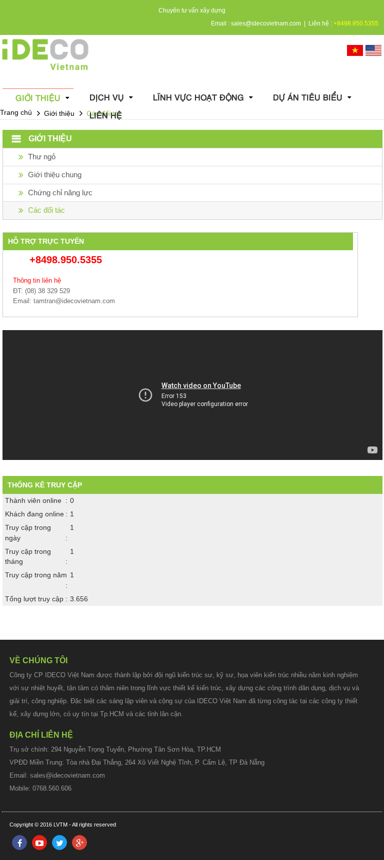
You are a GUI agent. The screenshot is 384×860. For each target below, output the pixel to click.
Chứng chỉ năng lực (60, 192)
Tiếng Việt (355, 50)
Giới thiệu (38, 97)
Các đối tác (46, 210)
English (374, 50)
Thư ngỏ (42, 156)
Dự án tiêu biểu (307, 97)
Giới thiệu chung (55, 174)
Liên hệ (106, 115)
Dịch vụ (107, 97)
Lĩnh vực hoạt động (198, 97)
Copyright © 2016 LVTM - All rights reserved (63, 825)
